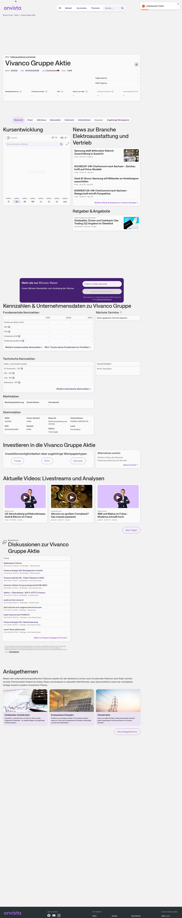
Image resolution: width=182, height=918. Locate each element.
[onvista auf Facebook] (48, 916)
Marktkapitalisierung (12, 92)
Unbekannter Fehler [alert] (155, 6)
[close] (178, 4)
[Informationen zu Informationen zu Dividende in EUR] (19, 336)
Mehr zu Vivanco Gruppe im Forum (50, 637)
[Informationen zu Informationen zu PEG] (9, 331)
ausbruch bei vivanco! (13, 600)
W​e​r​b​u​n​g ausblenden (93, 34)
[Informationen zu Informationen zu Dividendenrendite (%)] (23, 341)
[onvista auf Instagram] (58, 916)
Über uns (165, 916)
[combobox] (34, 144)
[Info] (21, 91)
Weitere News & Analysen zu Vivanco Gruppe (115, 202)
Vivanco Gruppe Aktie (28, 15)
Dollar (114, 916)
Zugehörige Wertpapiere (118, 120)
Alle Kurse (41, 120)
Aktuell (68, 8)
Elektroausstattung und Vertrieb (23, 57)
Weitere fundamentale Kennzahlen (23, 347)
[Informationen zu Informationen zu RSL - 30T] (13, 373)
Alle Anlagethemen (127, 731)
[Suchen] (122, 8)
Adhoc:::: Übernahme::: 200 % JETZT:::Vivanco (24, 592)
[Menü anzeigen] (59, 8)
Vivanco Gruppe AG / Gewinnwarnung (21, 622)
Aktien (17, 15)
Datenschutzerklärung (104, 299)
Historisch (69, 120)
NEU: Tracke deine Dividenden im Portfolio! (67, 347)
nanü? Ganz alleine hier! (14, 629)
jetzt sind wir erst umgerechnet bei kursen (23, 607)
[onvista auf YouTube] (53, 916)
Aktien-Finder (129, 465)
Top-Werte (136, 916)
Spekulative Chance (13, 563)
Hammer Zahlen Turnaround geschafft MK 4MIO (25, 585)
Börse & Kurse (8, 15)
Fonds (17, 460)
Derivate (78, 460)
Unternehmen (84, 120)
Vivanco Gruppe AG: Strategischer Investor (23, 570)
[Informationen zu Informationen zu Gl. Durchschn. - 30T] (22, 368)
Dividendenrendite (38, 92)
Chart (30, 120)
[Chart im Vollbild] (67, 144)
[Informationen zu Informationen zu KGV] (9, 327)
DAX (94, 916)
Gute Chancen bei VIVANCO (17, 614)
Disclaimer (14, 651)
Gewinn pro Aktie (79, 92)
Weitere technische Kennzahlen (72, 388)
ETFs (47, 460)
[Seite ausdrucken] (136, 64)
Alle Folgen (131, 530)
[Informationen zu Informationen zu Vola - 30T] (14, 378)
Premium (96, 8)
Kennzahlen (55, 120)
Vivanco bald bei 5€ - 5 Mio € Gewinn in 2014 (24, 578)
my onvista (82, 8)
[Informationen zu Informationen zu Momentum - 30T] (19, 382)
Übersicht (18, 120)
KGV (58, 92)
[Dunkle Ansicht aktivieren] (16, 1)
